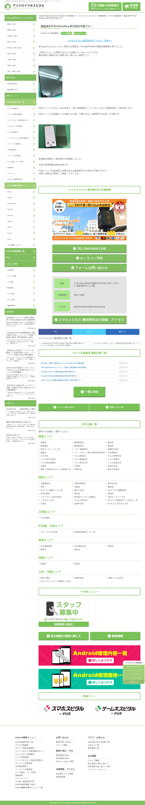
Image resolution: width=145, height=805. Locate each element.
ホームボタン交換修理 (14, 126)
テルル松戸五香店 (48, 459)
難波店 (111, 487)
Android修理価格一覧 (15, 251)
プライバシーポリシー (97, 770)
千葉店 (77, 466)
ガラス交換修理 (12, 108)
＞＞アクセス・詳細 (134, 678)
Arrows (9, 233)
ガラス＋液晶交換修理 (14, 114)
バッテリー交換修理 (14, 156)
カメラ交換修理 (12, 132)
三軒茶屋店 (112, 453)
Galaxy (9, 197)
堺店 (42, 487)
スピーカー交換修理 (14, 144)
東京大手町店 (113, 469)
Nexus (9, 239)
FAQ (8, 257)
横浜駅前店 (79, 442)
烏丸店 (77, 493)
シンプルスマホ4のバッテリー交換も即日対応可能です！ (114, 343)
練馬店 (43, 453)
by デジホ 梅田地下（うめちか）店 (123, 500)
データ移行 (11, 294)
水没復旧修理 (11, 150)
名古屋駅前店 (46, 546)
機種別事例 (11, 305)
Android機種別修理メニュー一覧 (29, 787)
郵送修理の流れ (12, 89)
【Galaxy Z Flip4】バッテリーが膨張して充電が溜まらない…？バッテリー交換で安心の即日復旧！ (20, 352)
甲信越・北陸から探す (14, 48)
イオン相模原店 (81, 449)
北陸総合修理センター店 (84, 532)
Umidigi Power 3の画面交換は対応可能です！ (58, 372)
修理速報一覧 (93, 748)
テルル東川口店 (81, 463)
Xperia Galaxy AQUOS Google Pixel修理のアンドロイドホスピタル (67, 16)
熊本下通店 (45, 578)
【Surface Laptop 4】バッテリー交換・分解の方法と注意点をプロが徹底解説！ (20, 387)
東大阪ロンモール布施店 (84, 497)
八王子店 (44, 456)
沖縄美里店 (79, 578)
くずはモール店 (47, 500)
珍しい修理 (11, 299)
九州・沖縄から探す (14, 71)
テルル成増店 (113, 459)
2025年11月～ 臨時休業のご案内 (20, 409)
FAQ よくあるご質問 (65, 761)
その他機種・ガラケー (14, 245)
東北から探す (11, 42)
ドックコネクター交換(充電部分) (18, 138)
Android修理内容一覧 (16, 102)
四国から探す (11, 65)
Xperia (9, 192)
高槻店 (111, 493)
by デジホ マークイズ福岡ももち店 (55, 581)
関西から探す (11, 30)
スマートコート (12, 173)
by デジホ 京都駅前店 (117, 490)
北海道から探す (12, 36)
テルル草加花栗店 (48, 463)
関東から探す (11, 24)
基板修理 (10, 167)
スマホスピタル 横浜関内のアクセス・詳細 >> (89, 40)
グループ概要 (93, 760)
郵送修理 (10, 288)
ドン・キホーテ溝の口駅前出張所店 (89, 453)
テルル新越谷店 (81, 459)
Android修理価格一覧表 (25, 784)
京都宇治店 (79, 504)
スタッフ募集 (61, 745)
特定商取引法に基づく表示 (99, 766)
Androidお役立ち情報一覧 (99, 742)
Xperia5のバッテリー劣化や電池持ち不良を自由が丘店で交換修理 (20, 318)
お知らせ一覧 (93, 745)
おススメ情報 (11, 276)
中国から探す (11, 59)
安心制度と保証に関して (98, 763)
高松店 (77, 564)
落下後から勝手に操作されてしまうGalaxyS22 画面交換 (62, 363)
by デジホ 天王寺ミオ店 (118, 504)
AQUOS (10, 209)
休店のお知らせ (13, 435)
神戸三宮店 (79, 490)
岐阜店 (43, 549)
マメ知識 (10, 282)
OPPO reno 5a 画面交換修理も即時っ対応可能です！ (61, 380)
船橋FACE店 (113, 449)
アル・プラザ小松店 (49, 532)
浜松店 (77, 549)
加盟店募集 (60, 777)
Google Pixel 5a (80, 33)
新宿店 (43, 442)
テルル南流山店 (114, 463)
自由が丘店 (112, 466)
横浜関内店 (79, 446)
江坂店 (43, 504)
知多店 (111, 546)
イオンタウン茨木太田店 (51, 497)
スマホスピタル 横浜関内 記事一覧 (55, 338)
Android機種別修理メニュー (18, 185)
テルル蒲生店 (80, 456)
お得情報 (10, 270)
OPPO (9, 227)
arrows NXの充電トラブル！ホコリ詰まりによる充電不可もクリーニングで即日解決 (20, 370)
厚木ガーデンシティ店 (50, 449)
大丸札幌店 (45, 518)
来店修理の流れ (12, 84)
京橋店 (77, 487)
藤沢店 (111, 442)
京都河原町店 (80, 483)
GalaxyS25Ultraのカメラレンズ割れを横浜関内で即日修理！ (64, 367)
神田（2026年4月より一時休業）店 (56, 469)
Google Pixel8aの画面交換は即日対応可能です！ (60, 376)
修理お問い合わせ (63, 742)
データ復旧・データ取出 (15, 161)
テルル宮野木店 (114, 456)
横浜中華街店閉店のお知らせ (18, 422)
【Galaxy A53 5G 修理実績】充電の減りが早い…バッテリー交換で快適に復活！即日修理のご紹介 (20, 335)
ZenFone (10, 215)
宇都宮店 (78, 469)
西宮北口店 (112, 483)
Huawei (9, 221)
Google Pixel (11, 203)
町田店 (111, 446)
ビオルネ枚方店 (81, 500)
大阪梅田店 (45, 483)
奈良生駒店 (45, 493)
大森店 (43, 466)
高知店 (43, 564)
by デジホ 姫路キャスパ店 (52, 490)
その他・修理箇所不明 (14, 179)
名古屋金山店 (80, 546)
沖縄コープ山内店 (115, 578)
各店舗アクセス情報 (64, 774)
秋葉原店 (44, 446)
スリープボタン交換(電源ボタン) (18, 120)
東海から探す (11, 54)
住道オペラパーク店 (116, 497)
